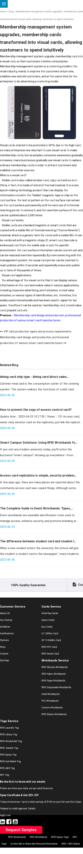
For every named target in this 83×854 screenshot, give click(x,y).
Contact (4, 653)
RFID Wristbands (38, 837)
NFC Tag (4, 775)
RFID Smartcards (17, 837)
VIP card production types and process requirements (37, 331)
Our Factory (6, 620)
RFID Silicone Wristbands (55, 667)
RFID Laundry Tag (9, 727)
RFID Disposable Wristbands (56, 687)
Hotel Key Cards (50, 613)
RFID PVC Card (49, 647)
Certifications (7, 633)
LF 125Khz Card (50, 633)
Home (3, 11)
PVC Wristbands (50, 701)
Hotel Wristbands (51, 694)
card (74, 56)
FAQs (3, 647)
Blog (11, 11)
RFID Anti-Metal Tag (10, 761)
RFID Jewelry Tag (9, 748)
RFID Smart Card (50, 653)
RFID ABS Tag (7, 768)
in (79, 56)
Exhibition (5, 626)
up (45, 56)
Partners (4, 640)
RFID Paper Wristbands (53, 680)
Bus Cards (47, 626)
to (81, 56)
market (53, 66)
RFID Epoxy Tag (8, 754)
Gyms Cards (48, 620)
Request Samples (21, 829)
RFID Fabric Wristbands (54, 674)
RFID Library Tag (8, 734)
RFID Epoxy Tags (60, 837)
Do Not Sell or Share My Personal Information (34, 843)
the (75, 66)
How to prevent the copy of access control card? (36, 410)
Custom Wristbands (52, 707)
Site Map (4, 660)
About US (5, 613)
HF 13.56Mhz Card (51, 640)
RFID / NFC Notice (71, 843)
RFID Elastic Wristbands (54, 714)
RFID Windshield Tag (11, 741)
